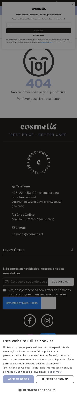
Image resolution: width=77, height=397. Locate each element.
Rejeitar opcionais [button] (55, 379)
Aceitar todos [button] (18, 379)
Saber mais (55, 371)
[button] (38, 390)
